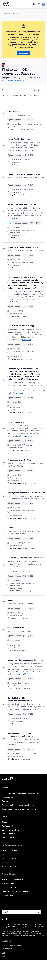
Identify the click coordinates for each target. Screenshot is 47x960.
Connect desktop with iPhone (19, 460)
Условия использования (11, 945)
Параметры (28, 159)
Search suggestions (15, 422)
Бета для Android (9, 859)
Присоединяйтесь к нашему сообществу (18, 805)
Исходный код (7, 797)
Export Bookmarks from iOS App (20, 326)
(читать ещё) (12, 218)
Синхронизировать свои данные (15, 891)
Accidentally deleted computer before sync (25, 558)
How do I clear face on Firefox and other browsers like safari (20, 734)
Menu (38, 4)
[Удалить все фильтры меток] (43, 90)
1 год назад (30, 130)
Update (10, 600)
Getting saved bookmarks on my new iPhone (26, 493)
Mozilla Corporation (35, 927)
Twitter (2, 919)
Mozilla (7, 779)
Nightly (5, 863)
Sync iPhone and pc (15, 628)
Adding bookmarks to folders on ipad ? (23, 174)
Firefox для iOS (15, 124)
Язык (3, 908)
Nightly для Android (10, 866)
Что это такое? (8, 883)
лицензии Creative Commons (32, 935)
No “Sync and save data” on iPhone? (22, 204)
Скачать (5, 822)
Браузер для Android (10, 830)
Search (34, 4)
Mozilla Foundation (36, 924)
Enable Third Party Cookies (18, 139)
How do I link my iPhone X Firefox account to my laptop (19, 699)
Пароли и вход (29, 311)
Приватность (7, 949)
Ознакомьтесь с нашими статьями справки (19, 809)
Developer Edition (9, 851)
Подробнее (23, 53)
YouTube (6, 919)
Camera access (13, 112)
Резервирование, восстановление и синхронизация (22, 231)
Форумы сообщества (11, 13)
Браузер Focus (8, 838)
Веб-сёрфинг (28, 189)
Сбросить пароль (9, 887)
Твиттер (5, 801)
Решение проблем (30, 754)
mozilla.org (6, 941)
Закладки (27, 718)
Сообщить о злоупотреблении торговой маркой (21, 793)
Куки (3, 953)
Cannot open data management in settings (25, 660)
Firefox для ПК (8, 826)
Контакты (5, 957)
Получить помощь (9, 895)
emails (10, 528)
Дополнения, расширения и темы (21, 262)
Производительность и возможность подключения (27, 478)
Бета (4, 855)
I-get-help (36, 90)
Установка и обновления (32, 124)
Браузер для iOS (8, 834)
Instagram (10, 919)
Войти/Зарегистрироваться (13, 880)
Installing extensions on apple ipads (22, 247)
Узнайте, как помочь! (16, 80)
